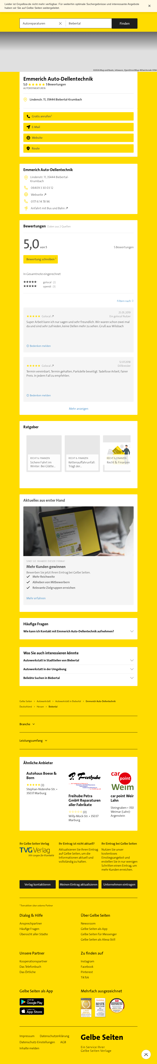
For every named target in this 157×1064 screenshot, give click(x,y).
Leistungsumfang (31, 741)
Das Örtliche (28, 972)
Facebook (87, 967)
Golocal (46, 316)
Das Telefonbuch (30, 967)
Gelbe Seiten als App (94, 929)
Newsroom (88, 923)
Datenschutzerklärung (54, 1036)
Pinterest (87, 972)
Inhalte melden (29, 1048)
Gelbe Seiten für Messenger (99, 934)
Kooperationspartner (33, 961)
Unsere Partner (32, 953)
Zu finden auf (92, 953)
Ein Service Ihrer (96, 1049)
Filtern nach (124, 301)
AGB (63, 1042)
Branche (25, 724)
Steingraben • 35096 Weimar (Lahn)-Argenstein (125, 805)
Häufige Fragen (29, 929)
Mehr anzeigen (78, 409)
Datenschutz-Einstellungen (37, 1042)
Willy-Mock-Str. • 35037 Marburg (85, 807)
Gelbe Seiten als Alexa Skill (98, 940)
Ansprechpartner (31, 923)
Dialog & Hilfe (31, 915)
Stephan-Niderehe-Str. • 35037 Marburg (41, 783)
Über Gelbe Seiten (95, 915)
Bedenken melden (40, 346)
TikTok (85, 977)
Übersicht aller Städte (34, 934)
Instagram (87, 961)
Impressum (27, 1036)
